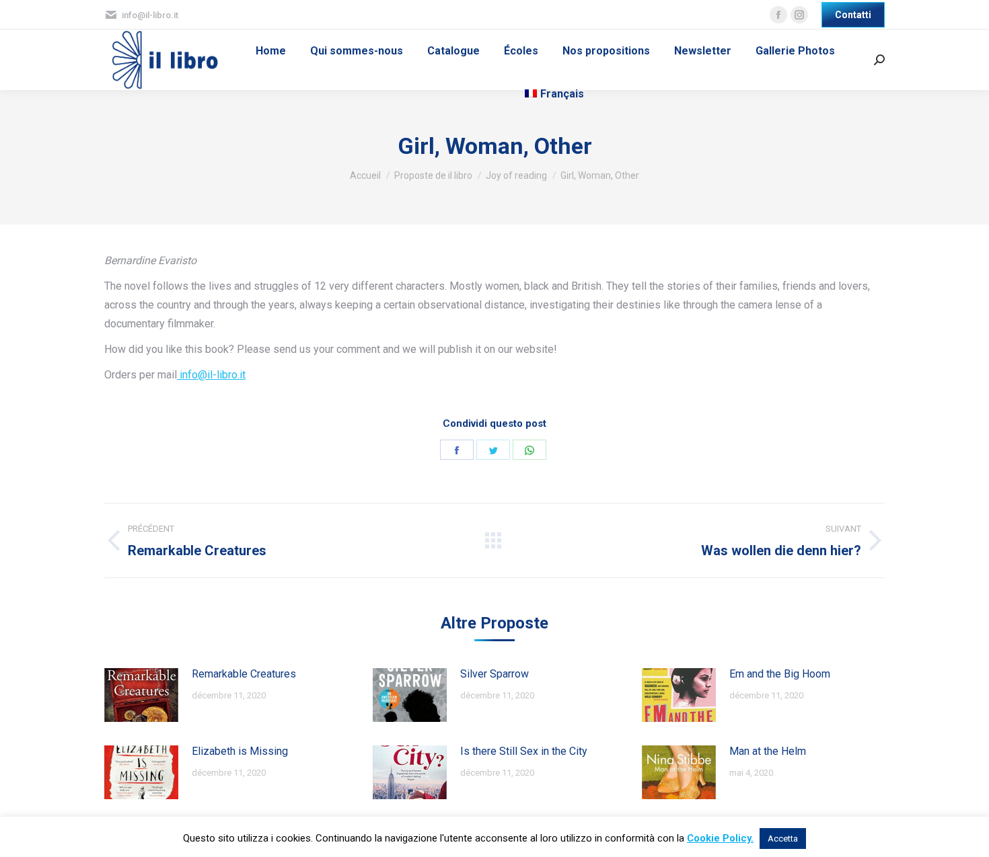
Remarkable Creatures (244, 673)
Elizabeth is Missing (240, 751)
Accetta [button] (783, 838)
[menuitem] (271, 51)
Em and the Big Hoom (779, 673)
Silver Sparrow (494, 673)
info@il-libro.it (211, 374)
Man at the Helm (767, 751)
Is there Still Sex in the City (523, 751)
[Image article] (141, 695)
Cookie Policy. (720, 838)
